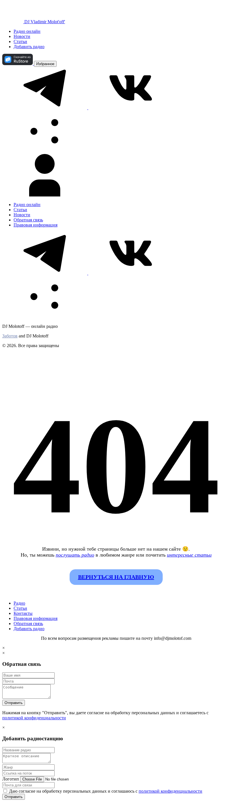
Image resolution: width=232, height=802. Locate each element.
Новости (22, 36)
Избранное (45, 64)
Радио (19, 603)
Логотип (10, 779)
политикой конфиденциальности (34, 717)
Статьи (20, 41)
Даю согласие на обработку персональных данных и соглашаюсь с (105, 791)
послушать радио (75, 555)
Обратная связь (28, 219)
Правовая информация (35, 225)
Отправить (14, 703)
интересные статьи (189, 555)
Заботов (10, 335)
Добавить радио (29, 46)
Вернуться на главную (116, 577)
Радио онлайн (27, 31)
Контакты (23, 613)
